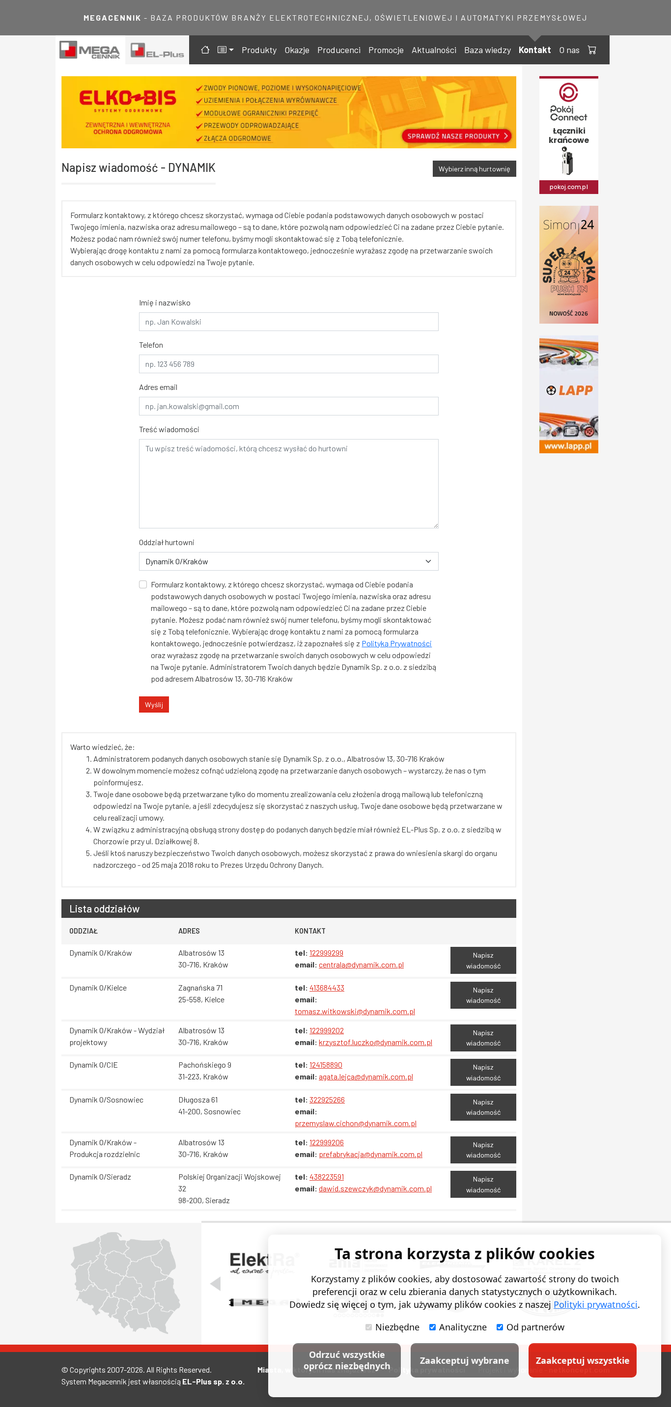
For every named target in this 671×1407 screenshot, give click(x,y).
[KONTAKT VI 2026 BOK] (569, 265)
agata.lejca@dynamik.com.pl (366, 1076)
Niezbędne (397, 1327)
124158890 (325, 1064)
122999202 (326, 1030)
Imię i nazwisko (165, 302)
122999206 (326, 1142)
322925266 (327, 1099)
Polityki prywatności (596, 1304)
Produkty (259, 49)
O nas (569, 49)
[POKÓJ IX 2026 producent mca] (569, 135)
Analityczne (463, 1327)
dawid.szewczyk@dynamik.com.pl (375, 1188)
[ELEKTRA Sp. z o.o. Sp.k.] (264, 1265)
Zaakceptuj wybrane (464, 1360)
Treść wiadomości (169, 429)
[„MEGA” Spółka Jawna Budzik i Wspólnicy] (264, 1302)
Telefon (151, 344)
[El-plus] (157, 49)
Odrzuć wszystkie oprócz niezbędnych (347, 1360)
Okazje (296, 49)
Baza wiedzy (487, 49)
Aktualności (434, 49)
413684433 (326, 987)
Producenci (339, 49)
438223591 (326, 1176)
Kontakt (535, 49)
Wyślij (154, 704)
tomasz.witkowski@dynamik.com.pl (355, 1011)
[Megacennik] (90, 49)
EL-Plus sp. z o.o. (213, 1381)
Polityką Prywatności (397, 643)
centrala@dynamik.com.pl (361, 964)
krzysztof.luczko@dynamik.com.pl (375, 1042)
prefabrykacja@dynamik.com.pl (370, 1154)
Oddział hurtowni (167, 542)
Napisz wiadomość (483, 960)
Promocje (386, 49)
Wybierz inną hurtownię (474, 169)
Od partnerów (535, 1327)
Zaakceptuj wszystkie (583, 1360)
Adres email (158, 386)
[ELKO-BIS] (288, 112)
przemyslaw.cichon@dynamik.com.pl (356, 1123)
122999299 (326, 952)
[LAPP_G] (569, 394)
